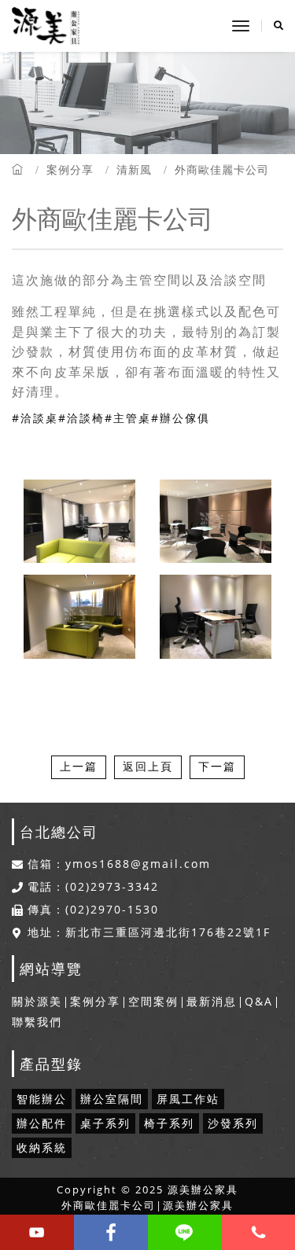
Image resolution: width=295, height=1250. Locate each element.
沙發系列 (233, 1123)
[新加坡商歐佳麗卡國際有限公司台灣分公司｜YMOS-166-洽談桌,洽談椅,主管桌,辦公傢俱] (79, 521)
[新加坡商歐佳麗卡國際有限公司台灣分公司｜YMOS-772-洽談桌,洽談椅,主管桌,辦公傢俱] (215, 617)
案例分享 (70, 169)
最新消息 (211, 1001)
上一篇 (79, 766)
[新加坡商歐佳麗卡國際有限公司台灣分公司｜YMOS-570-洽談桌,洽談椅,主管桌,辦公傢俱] (79, 617)
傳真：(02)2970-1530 (93, 910)
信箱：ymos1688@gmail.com (119, 864)
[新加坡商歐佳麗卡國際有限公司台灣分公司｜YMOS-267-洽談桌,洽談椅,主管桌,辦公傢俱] (215, 521)
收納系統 (42, 1147)
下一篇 (217, 766)
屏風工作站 (188, 1098)
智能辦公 (42, 1098)
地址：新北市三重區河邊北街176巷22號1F (149, 932)
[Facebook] (111, 1232)
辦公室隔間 (111, 1098)
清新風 (134, 169)
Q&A (259, 1001)
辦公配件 (42, 1123)
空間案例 (153, 1001)
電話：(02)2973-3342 (93, 887)
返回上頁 (148, 766)
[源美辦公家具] (45, 26)
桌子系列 (105, 1123)
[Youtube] (37, 1232)
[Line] (185, 1232)
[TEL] (258, 1232)
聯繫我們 (37, 1021)
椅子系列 (169, 1123)
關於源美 (37, 1001)
